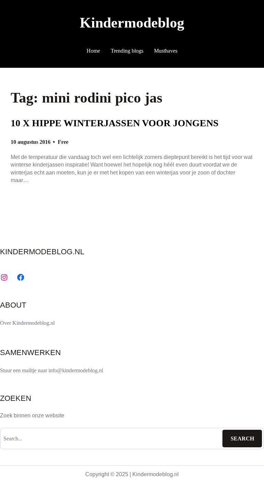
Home (93, 51)
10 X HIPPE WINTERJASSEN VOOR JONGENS (115, 123)
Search (242, 438)
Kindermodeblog (132, 22)
